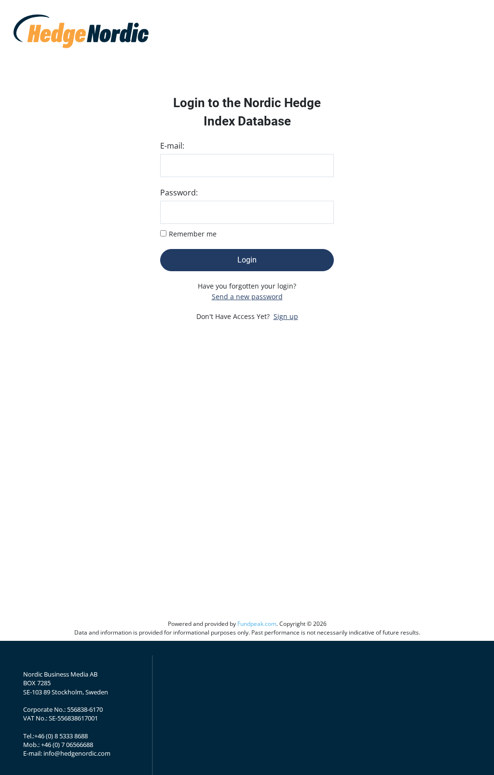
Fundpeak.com (256, 624)
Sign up (286, 316)
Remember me (193, 233)
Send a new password (247, 296)
